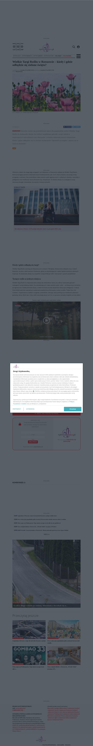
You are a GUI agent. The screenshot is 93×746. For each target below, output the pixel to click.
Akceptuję (72, 409)
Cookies (23, 403)
